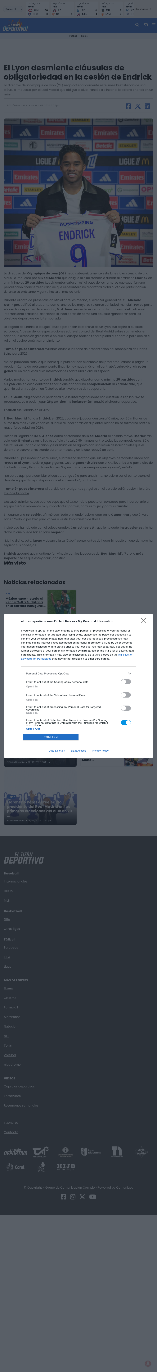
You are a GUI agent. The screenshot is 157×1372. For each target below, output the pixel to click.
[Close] (144, 621)
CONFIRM (51, 737)
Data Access (78, 750)
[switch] (126, 681)
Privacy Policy (100, 750)
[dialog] (78, 686)
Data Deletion (57, 750)
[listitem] (78, 673)
